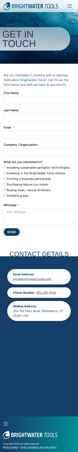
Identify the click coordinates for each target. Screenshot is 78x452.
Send (11, 232)
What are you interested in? (23, 162)
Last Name (11, 110)
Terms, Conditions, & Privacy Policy (38, 447)
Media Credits (10, 447)
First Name (11, 93)
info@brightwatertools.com (32, 279)
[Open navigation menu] (70, 6)
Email (7, 127)
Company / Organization (21, 144)
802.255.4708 (46, 292)
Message (10, 205)
